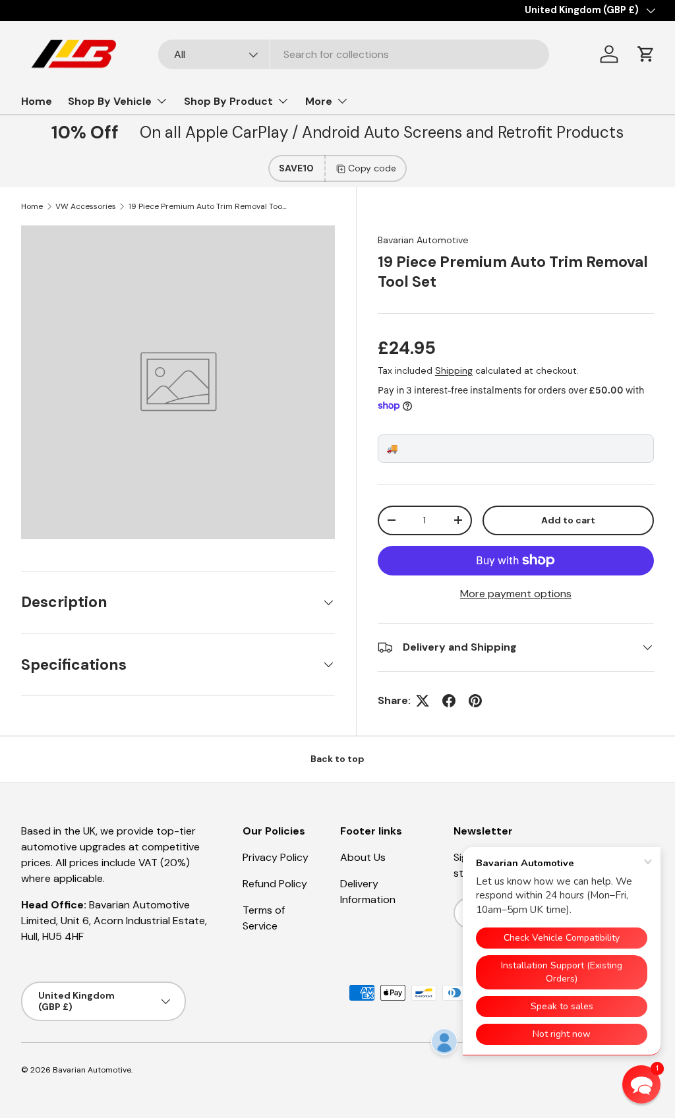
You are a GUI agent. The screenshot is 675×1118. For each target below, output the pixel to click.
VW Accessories (85, 206)
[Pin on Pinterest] (475, 701)
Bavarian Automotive (423, 240)
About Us (363, 857)
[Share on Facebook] (449, 701)
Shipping (454, 370)
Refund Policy (275, 884)
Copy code (372, 168)
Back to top (337, 759)
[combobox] (353, 54)
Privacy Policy (275, 857)
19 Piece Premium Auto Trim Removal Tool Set (208, 206)
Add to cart (568, 520)
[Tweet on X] (422, 701)
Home (36, 101)
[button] (645, 54)
